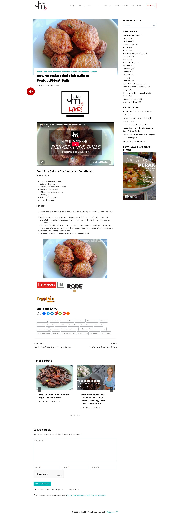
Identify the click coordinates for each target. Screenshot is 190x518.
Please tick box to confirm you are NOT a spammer (57, 489)
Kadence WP (112, 512)
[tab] (71, 415)
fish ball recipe (92, 321)
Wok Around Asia (130, 102)
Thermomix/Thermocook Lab (136, 93)
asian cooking (43, 321)
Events (126, 47)
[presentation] (54, 377)
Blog (125, 38)
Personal (127, 69)
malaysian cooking (57, 329)
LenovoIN (98, 325)
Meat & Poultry (129, 63)
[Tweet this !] (48, 313)
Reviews (126, 75)
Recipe (64, 72)
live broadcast (43, 329)
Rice (125, 78)
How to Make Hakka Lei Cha (135, 141)
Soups (125, 90)
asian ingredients (67, 321)
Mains (125, 60)
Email (66, 467)
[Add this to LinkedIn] (52, 313)
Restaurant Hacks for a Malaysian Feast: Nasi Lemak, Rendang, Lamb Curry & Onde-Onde (138, 128)
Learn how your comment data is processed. (86, 495)
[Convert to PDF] (64, 313)
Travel (125, 96)
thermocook (94, 333)
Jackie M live (73, 325)
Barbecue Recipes (131, 35)
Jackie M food (61, 325)
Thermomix (106, 333)
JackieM (41, 85)
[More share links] (68, 313)
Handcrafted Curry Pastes (134, 54)
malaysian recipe (85, 329)
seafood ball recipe (68, 333)
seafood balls (83, 333)
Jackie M (50, 325)
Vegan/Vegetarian (131, 99)
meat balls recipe (44, 333)
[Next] (111, 389)
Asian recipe (80, 321)
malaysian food (71, 329)
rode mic (55, 333)
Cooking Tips (42, 72)
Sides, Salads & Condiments (135, 84)
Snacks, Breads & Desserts (86, 72)
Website (95, 467)
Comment (39, 440)
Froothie (41, 325)
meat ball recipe (100, 329)
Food (50, 72)
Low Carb (57, 72)
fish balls (103, 321)
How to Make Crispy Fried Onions (103, 345)
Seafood (71, 72)
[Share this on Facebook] (44, 313)
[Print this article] (60, 313)
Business (127, 41)
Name (37, 467)
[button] (31, 91)
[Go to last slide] (39, 389)
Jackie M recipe (86, 325)
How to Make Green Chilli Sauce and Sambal (52, 345)
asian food (54, 321)
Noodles (126, 66)
